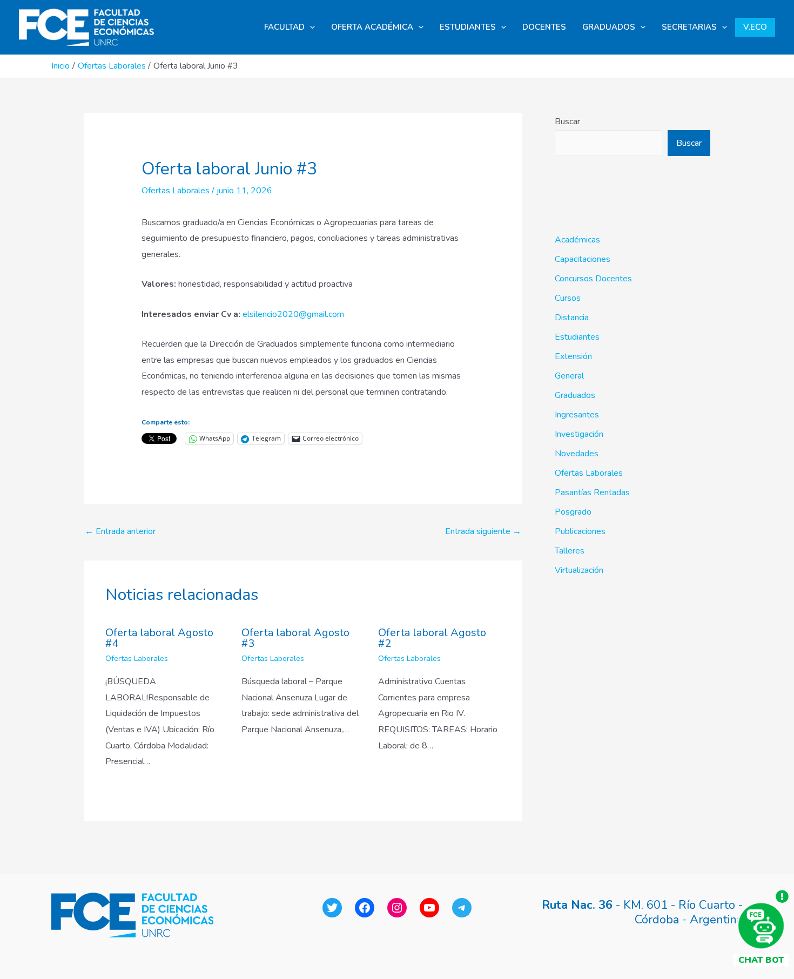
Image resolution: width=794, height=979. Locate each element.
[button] (310, 27)
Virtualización (579, 570)
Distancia (572, 317)
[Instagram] (397, 907)
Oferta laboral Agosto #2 (432, 638)
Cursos (568, 298)
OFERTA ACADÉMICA (372, 27)
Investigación (579, 434)
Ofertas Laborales (176, 191)
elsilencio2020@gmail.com (293, 314)
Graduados (575, 395)
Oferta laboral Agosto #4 (159, 638)
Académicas (577, 240)
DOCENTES (544, 27)
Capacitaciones (582, 259)
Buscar (567, 121)
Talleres (569, 551)
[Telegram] (462, 907)
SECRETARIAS (689, 27)
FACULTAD (284, 27)
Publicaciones (580, 531)
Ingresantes (577, 415)
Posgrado (573, 512)
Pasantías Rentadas (592, 492)
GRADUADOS (608, 27)
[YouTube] (429, 907)
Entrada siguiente (483, 531)
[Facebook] (364, 907)
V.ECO (755, 27)
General (569, 376)
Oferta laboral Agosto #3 (295, 638)
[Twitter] (332, 907)
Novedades (576, 454)
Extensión (573, 356)
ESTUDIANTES (468, 27)
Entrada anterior (120, 531)
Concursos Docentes (593, 279)
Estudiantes (577, 337)
